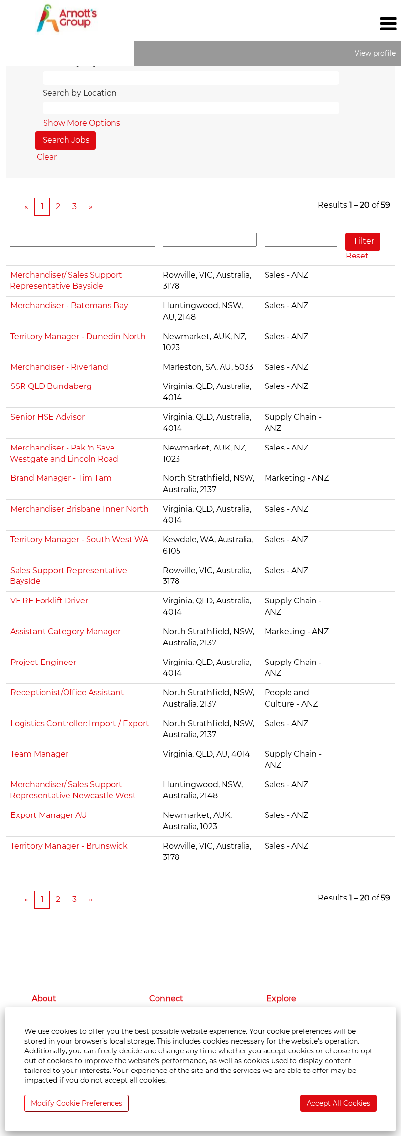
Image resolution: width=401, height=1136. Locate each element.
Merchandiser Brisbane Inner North (79, 509)
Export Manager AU (48, 815)
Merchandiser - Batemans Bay (69, 305)
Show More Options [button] (81, 123)
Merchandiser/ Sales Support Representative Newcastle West (73, 790)
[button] (334, 24)
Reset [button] (357, 255)
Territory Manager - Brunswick (69, 846)
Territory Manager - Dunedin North (78, 336)
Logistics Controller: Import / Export (79, 723)
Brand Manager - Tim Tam (60, 478)
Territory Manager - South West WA (79, 539)
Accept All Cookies (338, 1103)
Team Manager (39, 754)
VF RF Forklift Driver (49, 600)
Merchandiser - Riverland (59, 367)
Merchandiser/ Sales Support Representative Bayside (66, 280)
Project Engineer (43, 662)
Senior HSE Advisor (47, 417)
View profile (375, 53)
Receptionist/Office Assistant (67, 692)
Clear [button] (47, 157)
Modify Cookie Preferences (76, 1103)
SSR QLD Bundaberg (51, 386)
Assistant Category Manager (65, 631)
